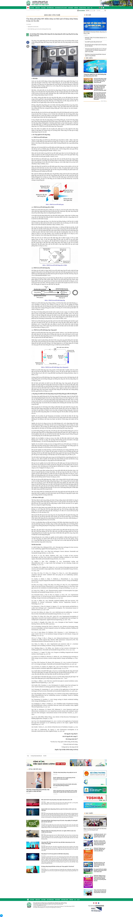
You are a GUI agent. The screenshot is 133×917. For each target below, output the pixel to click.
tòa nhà (44, 755)
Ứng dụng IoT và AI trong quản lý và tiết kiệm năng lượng (55, 853)
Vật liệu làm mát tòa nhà (33, 26)
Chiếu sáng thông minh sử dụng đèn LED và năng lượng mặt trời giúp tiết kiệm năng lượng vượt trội (65, 791)
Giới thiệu (32, 7)
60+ (91, 7)
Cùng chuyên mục (35, 769)
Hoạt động (43, 7)
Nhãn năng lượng (64, 899)
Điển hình (76, 7)
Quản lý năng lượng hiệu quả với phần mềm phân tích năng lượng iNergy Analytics (65, 784)
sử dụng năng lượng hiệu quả (36, 755)
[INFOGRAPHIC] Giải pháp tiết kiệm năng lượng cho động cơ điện (95, 32)
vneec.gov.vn (48, 907)
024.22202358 (82, 10)
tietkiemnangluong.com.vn (41, 907)
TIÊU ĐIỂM (89, 58)
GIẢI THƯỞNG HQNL (50, 7)
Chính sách (37, 7)
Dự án (88, 7)
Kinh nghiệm (70, 7)
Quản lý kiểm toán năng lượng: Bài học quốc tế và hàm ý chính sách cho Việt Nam (58, 809)
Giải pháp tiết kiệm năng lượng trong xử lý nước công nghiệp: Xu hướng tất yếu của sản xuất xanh (59, 821)
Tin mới (88, 15)
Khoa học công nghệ (52, 15)
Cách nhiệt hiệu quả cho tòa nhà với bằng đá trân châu (39, 29)
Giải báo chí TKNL (82, 7)
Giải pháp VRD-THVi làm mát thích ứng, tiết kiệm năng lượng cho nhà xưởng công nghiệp (58, 842)
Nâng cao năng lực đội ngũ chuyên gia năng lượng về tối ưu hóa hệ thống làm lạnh (95, 829)
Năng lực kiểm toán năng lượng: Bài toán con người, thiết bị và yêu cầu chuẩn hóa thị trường (58, 831)
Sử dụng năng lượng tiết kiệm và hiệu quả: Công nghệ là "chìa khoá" (57, 866)
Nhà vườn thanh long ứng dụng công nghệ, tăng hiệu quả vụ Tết (56, 799)
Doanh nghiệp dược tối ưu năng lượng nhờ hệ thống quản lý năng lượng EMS (64, 778)
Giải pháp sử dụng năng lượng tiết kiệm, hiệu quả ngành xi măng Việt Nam (37, 790)
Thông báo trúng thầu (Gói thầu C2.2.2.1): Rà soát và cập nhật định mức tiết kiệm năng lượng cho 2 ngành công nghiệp (95, 50)
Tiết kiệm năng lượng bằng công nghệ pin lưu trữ (65, 772)
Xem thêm (104, 101)
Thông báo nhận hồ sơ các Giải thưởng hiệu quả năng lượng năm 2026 (95, 75)
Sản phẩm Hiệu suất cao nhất (61, 7)
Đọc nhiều (89, 813)
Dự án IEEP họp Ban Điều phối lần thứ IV (93, 41)
